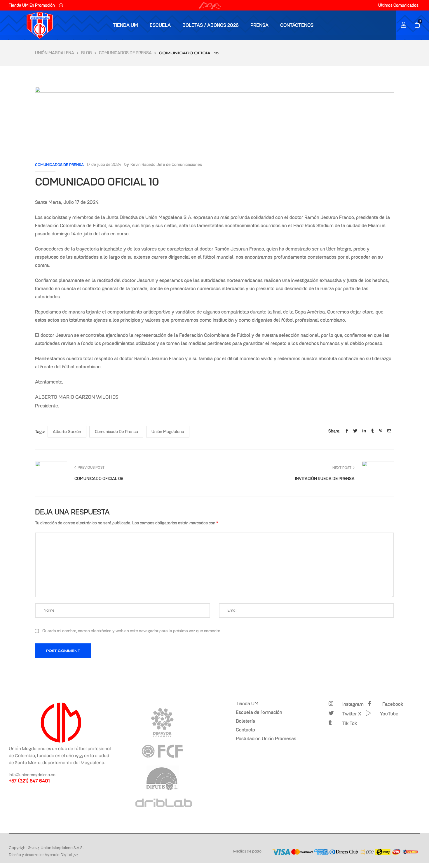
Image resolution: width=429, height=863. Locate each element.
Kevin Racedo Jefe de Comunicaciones (166, 164)
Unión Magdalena (167, 431)
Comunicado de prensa (116, 431)
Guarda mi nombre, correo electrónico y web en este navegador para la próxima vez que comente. (131, 630)
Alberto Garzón (67, 431)
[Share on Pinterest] (380, 431)
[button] (36, 5)
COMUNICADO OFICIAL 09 (124, 472)
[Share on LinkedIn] (364, 431)
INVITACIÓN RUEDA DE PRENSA (304, 472)
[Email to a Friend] (389, 431)
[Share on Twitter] (355, 431)
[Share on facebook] (346, 431)
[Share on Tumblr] (372, 431)
